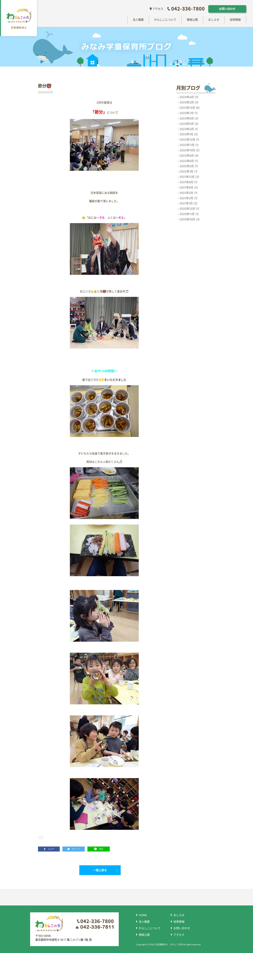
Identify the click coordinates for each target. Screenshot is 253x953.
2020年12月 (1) (189, 208)
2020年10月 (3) (189, 219)
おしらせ (213, 19)
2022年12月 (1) (189, 139)
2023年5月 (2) (188, 123)
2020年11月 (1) (189, 214)
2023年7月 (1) (188, 113)
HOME (143, 915)
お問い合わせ (227, 9)
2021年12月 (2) (189, 177)
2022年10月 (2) (189, 150)
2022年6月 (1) (188, 161)
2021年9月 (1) (188, 182)
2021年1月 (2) (188, 203)
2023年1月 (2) (188, 134)
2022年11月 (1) (189, 145)
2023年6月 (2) (188, 118)
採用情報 (235, 19)
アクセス (157, 9)
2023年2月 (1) (188, 129)
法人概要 (138, 19)
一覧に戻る (100, 870)
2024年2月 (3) (188, 102)
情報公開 (192, 19)
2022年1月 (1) (188, 171)
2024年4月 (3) (188, 97)
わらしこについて (165, 19)
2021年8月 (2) (188, 187)
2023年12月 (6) (189, 107)
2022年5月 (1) (188, 166)
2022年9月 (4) (188, 155)
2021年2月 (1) (188, 198)
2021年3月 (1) (188, 193)
